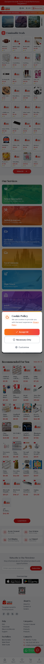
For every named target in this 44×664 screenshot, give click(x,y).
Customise (24, 347)
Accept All (23, 332)
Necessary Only (23, 339)
